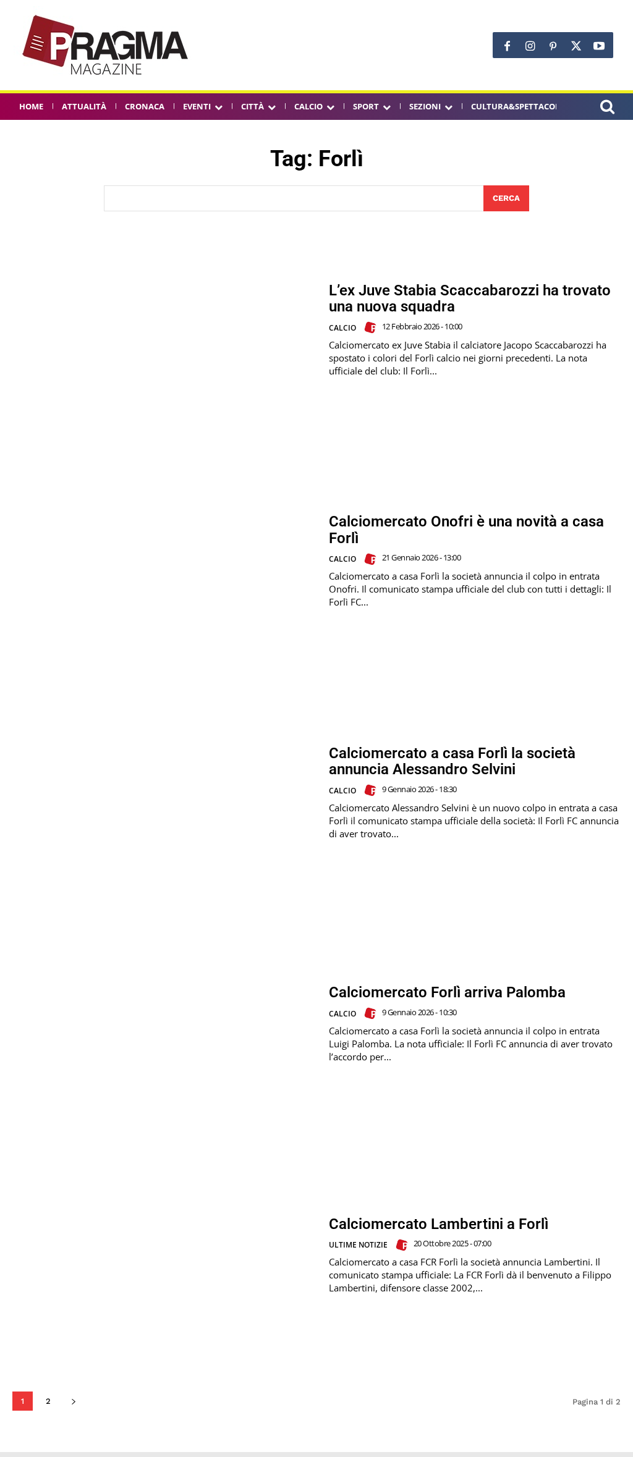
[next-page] (73, 1401)
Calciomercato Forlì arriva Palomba (447, 992)
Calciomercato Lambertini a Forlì (438, 1224)
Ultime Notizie (358, 1245)
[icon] (607, 108)
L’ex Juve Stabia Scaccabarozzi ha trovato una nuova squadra (470, 298)
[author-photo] (372, 327)
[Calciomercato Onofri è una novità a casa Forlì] (164, 561)
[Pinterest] (553, 46)
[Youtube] (598, 46)
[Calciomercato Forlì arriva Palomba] (164, 1024)
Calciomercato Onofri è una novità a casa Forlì (466, 529)
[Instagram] (530, 46)
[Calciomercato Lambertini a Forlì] (164, 1255)
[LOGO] (106, 45)
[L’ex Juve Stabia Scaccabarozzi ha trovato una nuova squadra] (164, 330)
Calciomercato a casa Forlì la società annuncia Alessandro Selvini (452, 761)
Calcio (342, 328)
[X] (575, 46)
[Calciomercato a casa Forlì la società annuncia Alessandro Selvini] (164, 792)
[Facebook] (507, 46)
